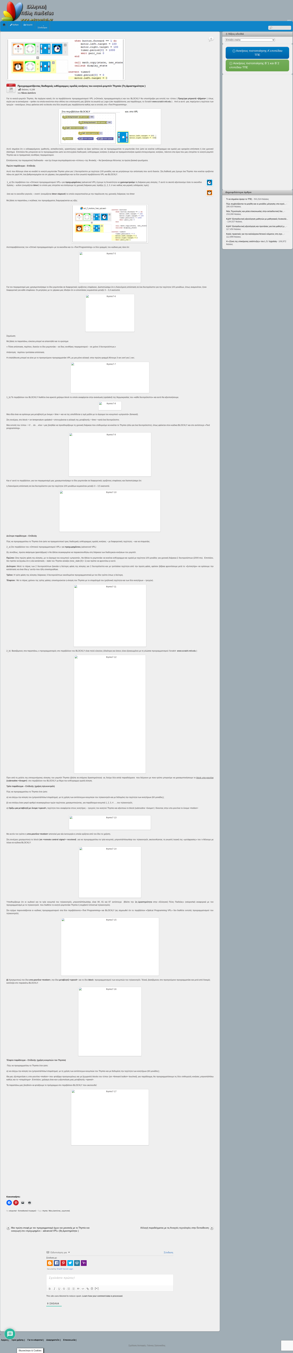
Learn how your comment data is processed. (102, 1296)
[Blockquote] (78, 1289)
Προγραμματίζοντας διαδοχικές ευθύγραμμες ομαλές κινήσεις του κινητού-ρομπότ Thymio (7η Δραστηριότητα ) (81, 86)
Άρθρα (15, 24)
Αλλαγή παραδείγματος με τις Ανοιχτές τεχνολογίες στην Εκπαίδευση (174, 1228)
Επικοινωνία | (69, 1340)
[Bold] (49, 1289)
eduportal (12, 1211)
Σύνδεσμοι (42, 27)
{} (92, 1288)
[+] (97, 1288)
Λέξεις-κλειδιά (236, 33)
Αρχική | (5, 1340)
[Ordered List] (68, 1289)
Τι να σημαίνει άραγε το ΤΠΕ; (239, 199)
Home (4, 25)
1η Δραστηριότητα (143, 902)
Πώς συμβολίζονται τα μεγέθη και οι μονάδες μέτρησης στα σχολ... (256, 204)
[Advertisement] (231, 9)
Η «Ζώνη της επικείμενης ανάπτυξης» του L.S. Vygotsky (251, 241)
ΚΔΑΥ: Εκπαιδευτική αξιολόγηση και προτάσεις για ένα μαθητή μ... (256, 226)
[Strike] (64, 1289)
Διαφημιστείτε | (53, 1340)
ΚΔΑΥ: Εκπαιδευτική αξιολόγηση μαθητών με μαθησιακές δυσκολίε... (257, 219)
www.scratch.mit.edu (161, 101)
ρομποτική (66, 1211)
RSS (289, 21)
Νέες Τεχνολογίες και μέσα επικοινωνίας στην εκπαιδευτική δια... (255, 211)
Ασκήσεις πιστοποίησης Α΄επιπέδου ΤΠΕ (258, 52)
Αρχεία (29, 24)
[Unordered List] (73, 1289)
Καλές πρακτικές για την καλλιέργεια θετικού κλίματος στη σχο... (255, 234)
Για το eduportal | (35, 1340)
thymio (45, 1211)
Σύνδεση (168, 1252)
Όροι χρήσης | (18, 1340)
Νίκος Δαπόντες (55, 1211)
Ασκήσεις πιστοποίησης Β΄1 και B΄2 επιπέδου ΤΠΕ (254, 65)
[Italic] (54, 1289)
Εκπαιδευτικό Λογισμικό (27, 1211)
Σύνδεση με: (51, 1258)
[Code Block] (83, 1289)
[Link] (87, 1289)
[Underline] (59, 1289)
